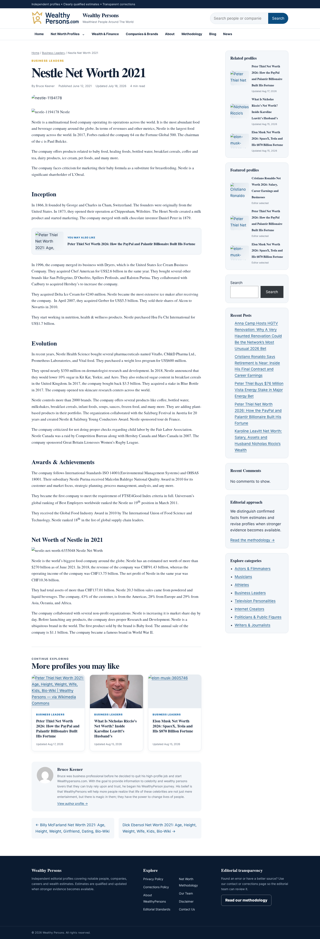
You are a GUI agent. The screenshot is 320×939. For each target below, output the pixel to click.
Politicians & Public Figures (258, 617)
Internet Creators (249, 609)
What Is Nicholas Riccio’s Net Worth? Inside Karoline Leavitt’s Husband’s (115, 728)
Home (39, 34)
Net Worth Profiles (65, 34)
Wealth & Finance (105, 34)
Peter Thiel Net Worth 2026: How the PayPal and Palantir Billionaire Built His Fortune (131, 243)
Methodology (192, 34)
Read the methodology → (252, 540)
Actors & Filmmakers (253, 568)
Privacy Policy (153, 879)
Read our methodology (246, 900)
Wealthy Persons (101, 15)
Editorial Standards (156, 909)
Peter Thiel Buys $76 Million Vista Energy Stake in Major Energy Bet (259, 389)
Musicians (243, 577)
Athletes (242, 585)
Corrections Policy (156, 887)
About (170, 34)
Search (278, 18)
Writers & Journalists (252, 625)
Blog (212, 34)
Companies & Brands (142, 34)
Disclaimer (186, 901)
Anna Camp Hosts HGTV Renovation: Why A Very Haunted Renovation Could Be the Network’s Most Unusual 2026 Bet (258, 336)
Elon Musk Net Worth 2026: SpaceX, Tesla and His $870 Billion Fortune (173, 726)
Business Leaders (53, 53)
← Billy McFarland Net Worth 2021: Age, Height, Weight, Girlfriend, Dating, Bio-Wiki (72, 828)
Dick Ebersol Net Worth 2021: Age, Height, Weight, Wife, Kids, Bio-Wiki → (160, 828)
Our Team (186, 893)
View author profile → (72, 803)
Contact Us (187, 909)
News (227, 34)
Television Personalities (255, 601)
